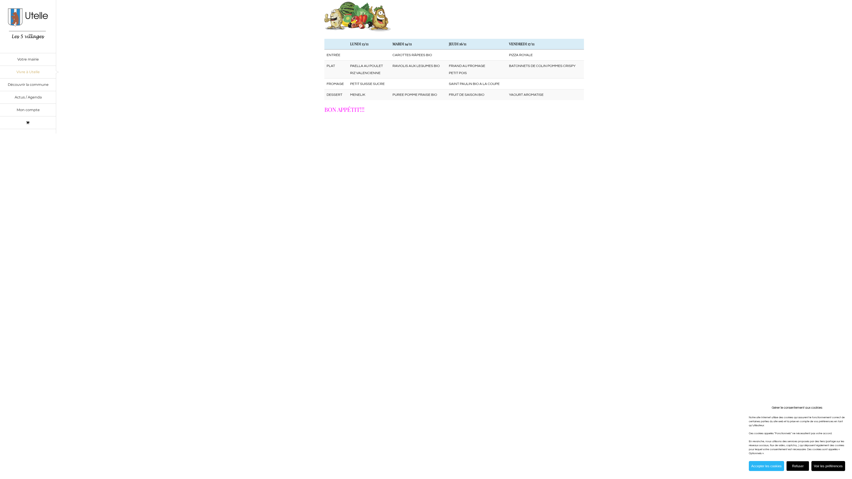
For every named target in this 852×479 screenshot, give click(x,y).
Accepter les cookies (766, 466)
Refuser (798, 466)
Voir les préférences (828, 466)
